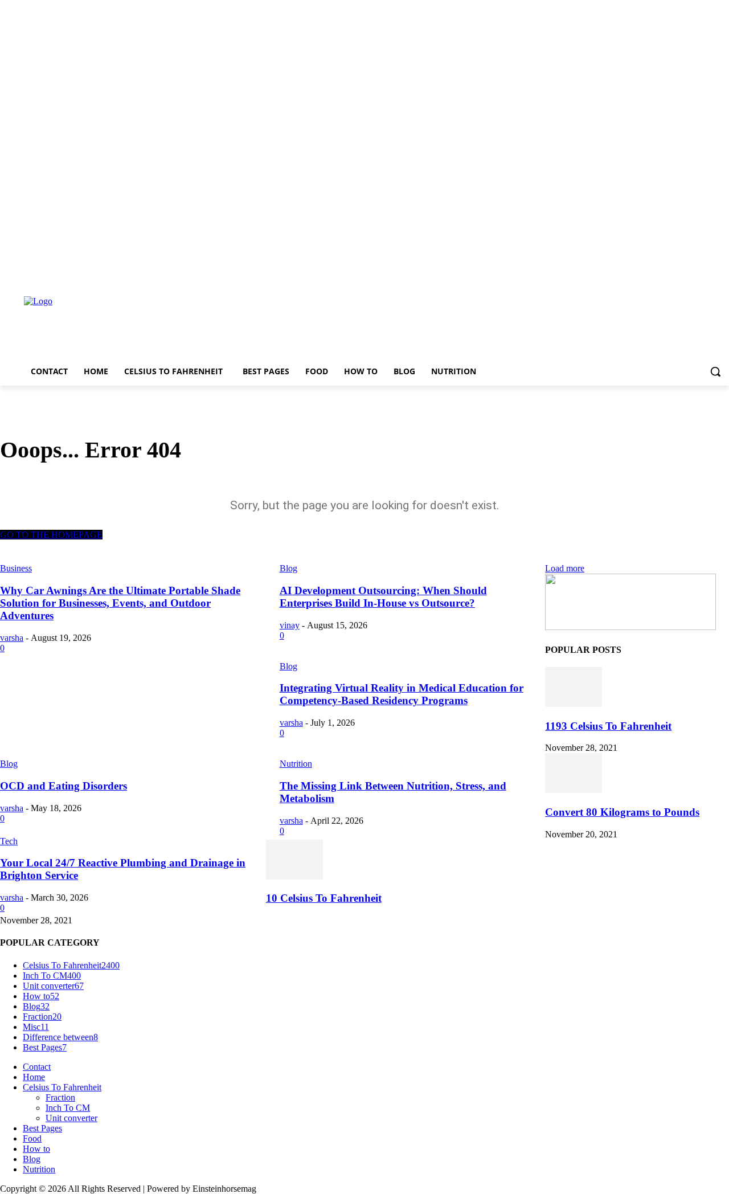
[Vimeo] (706, 272)
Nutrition (296, 763)
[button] (715, 371)
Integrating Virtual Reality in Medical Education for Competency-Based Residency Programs (401, 694)
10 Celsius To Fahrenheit (324, 898)
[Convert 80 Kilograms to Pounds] (573, 790)
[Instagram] (675, 272)
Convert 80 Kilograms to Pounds (622, 812)
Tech (9, 841)
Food (32, 1138)
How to (36, 1149)
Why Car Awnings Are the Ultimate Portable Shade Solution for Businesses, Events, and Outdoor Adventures (120, 602)
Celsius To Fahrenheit (62, 1087)
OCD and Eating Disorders (63, 786)
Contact (37, 1067)
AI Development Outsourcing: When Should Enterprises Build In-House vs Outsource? (383, 596)
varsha (11, 638)
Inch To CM (68, 1108)
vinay (290, 625)
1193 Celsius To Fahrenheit (608, 726)
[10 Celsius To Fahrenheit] (294, 876)
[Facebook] (659, 272)
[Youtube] (722, 272)
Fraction (60, 1097)
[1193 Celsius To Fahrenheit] (573, 704)
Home (34, 1077)
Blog (288, 666)
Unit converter (71, 1118)
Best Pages (42, 1128)
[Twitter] (691, 272)
